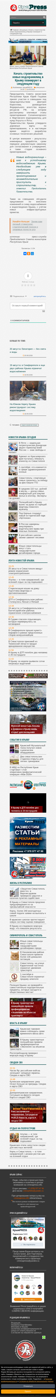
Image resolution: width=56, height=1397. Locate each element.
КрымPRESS (27, 87)
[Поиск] (44, 17)
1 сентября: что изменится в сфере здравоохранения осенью (32, 469)
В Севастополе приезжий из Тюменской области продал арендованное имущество (22, 643)
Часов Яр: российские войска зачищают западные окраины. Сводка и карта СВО (25, 1072)
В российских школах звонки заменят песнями (31, 536)
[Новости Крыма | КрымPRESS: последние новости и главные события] (28, 11)
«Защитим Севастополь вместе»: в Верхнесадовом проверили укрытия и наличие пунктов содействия (27, 893)
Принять (28, 1391)
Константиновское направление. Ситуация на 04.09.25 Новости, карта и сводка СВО (24, 1116)
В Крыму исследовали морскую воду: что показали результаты (26, 927)
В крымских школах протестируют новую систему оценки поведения (27, 920)
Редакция (15, 1323)
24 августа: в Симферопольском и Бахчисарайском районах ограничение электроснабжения (26, 610)
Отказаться (28, 1386)
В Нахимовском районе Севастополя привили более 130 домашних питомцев (32, 955)
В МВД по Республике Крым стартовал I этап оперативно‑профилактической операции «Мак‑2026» (26, 771)
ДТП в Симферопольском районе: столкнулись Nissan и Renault (25, 600)
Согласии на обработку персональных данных (36, 1381)
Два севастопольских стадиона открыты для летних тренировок (31, 759)
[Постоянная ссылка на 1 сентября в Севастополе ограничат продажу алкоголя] (14, 981)
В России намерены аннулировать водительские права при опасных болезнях (31, 527)
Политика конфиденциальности (26, 1329)
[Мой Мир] (32, 253)
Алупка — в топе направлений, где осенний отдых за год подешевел (26, 580)
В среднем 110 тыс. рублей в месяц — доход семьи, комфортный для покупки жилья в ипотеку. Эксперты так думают (27, 493)
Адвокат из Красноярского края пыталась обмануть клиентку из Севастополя (32, 458)
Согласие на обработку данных (26, 1332)
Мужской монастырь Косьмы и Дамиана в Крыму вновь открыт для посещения (25, 729)
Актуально (23, 30)
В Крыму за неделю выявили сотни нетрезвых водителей (26, 662)
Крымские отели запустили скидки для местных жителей (27, 1146)
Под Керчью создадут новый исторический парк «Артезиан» (32, 515)
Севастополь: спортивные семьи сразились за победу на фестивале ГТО (33, 480)
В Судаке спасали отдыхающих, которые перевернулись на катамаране (24, 621)
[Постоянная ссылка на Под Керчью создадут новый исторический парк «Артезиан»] (13, 520)
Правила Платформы (21, 1325)
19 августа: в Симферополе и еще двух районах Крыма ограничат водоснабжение (27, 368)
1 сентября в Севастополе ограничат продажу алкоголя (32, 976)
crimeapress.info (21, 1198)
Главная (15, 30)
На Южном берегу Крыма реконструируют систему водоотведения (23, 407)
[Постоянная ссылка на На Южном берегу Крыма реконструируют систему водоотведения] (28, 399)
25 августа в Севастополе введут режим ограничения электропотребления (25, 571)
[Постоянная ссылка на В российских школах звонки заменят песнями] (13, 542)
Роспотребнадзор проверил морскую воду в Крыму (24, 1054)
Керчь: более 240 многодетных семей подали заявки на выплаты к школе (28, 913)
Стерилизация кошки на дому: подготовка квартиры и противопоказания (24, 590)
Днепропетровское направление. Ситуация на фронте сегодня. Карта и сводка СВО (26, 1095)
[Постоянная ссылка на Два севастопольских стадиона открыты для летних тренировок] (14, 764)
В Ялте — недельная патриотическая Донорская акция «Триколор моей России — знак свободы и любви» (27, 448)
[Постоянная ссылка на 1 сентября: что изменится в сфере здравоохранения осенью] (13, 474)
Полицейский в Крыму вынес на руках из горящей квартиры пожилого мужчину (33, 506)
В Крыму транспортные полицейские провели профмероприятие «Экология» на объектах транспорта (23, 1009)
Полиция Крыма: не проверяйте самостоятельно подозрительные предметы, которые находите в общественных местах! (27, 988)
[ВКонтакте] (25, 253)
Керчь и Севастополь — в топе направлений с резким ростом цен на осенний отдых (27, 1154)
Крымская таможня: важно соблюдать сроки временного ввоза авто (32, 1031)
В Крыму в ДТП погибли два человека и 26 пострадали (27, 653)
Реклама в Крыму (19, 1327)
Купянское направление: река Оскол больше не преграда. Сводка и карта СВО (28, 1084)
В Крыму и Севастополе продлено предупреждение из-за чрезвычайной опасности (27, 904)
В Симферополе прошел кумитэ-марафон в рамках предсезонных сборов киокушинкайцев (25, 632)
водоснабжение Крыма (29, 425)
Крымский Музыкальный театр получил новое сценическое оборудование (32, 749)
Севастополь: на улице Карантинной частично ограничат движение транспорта (32, 967)
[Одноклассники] (28, 253)
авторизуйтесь (39, 296)
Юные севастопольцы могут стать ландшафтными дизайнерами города (30, 549)
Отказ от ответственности (23, 1331)
